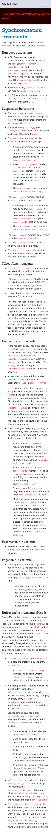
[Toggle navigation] (45, 4)
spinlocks (41, 45)
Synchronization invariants (22, 33)
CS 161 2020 (10, 3)
